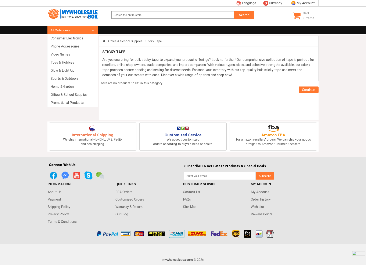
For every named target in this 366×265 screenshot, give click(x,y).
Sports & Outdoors (65, 79)
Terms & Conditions (62, 222)
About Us (54, 192)
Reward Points (262, 214)
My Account (260, 192)
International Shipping (92, 135)
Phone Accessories (65, 46)
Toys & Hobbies (62, 62)
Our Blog (121, 214)
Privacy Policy (58, 214)
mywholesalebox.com (177, 260)
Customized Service (183, 135)
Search (244, 15)
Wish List (257, 207)
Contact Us (191, 192)
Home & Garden (62, 87)
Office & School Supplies (69, 95)
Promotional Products (67, 103)
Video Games (60, 54)
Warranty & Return (129, 207)
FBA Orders (123, 192)
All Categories (60, 30)
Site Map (190, 207)
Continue (308, 90)
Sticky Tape (154, 41)
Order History (261, 199)
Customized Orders (129, 199)
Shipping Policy (59, 207)
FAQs (187, 199)
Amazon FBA (273, 135)
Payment (54, 199)
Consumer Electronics (67, 38)
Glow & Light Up (62, 70)
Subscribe (265, 175)
